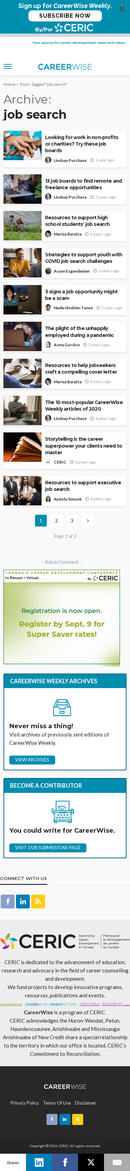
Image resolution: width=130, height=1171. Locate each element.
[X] (91, 1162)
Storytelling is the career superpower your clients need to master (83, 445)
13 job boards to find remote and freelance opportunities (83, 184)
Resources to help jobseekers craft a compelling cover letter (81, 369)
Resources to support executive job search (83, 486)
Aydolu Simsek (68, 499)
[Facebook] (65, 1162)
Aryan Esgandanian (72, 271)
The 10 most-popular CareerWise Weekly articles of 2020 (84, 406)
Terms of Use (57, 1103)
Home (9, 84)
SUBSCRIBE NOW (65, 15)
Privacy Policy (25, 1103)
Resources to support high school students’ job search (77, 221)
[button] (65, 17)
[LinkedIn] (39, 1162)
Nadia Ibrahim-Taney (73, 307)
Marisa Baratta (67, 234)
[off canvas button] (7, 66)
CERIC (60, 462)
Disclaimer (85, 1103)
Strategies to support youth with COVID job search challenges (83, 258)
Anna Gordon (67, 344)
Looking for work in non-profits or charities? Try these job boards (81, 144)
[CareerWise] (65, 1085)
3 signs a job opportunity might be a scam (81, 295)
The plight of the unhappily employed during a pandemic (79, 332)
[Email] (117, 1162)
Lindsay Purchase (70, 160)
